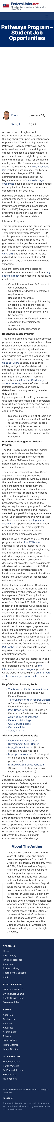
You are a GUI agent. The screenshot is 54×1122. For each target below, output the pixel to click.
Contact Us (9, 1019)
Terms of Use (10, 1040)
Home (6, 951)
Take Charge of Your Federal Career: (29, 699)
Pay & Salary (9, 955)
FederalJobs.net (11, 1061)
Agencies (8, 964)
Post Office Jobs (17, 709)
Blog (5, 977)
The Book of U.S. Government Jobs (28, 689)
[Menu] (47, 16)
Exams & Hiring (11, 968)
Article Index (9, 1031)
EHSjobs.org (9, 1074)
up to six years (10, 362)
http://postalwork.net (20, 754)
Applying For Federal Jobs (23, 716)
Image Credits (10, 1049)
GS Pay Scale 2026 (13, 989)
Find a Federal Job (12, 959)
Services (7, 1023)
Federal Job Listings (19, 720)
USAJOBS (7, 253)
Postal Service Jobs (13, 998)
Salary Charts (16, 730)
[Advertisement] (27, 79)
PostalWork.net (11, 1065)
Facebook (8, 1098)
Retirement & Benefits (14, 972)
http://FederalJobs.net (20, 747)
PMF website (10, 646)
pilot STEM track (32, 542)
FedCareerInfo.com (13, 1070)
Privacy (7, 1036)
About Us (8, 1014)
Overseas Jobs (16, 727)
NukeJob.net (9, 1078)
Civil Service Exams (19, 723)
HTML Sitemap (11, 1044)
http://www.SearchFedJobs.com (26, 764)
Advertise (8, 1027)
